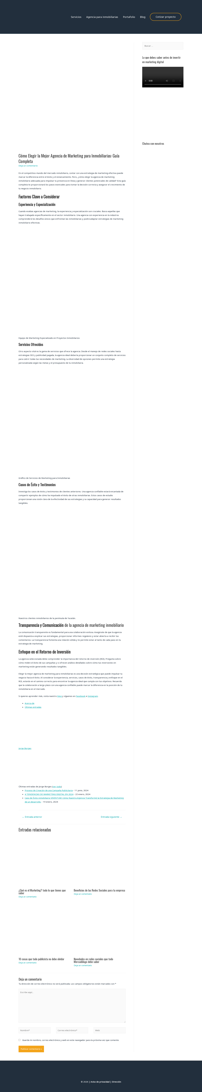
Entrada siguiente (111, 816)
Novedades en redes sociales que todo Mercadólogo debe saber (93, 960)
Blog (142, 17)
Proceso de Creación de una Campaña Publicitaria (49, 790)
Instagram (93, 696)
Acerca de (29, 703)
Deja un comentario (28, 165)
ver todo (57, 786)
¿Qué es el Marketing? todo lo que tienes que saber (42, 891)
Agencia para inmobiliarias (102, 17)
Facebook (80, 696)
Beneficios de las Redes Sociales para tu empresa (99, 890)
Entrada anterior (32, 816)
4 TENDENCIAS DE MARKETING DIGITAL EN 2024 (49, 794)
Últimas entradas (33, 707)
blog (59, 696)
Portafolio (129, 17)
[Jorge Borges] (72, 729)
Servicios (76, 17)
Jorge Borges (25, 748)
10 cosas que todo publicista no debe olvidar (41, 959)
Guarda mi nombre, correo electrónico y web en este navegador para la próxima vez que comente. (70, 1040)
